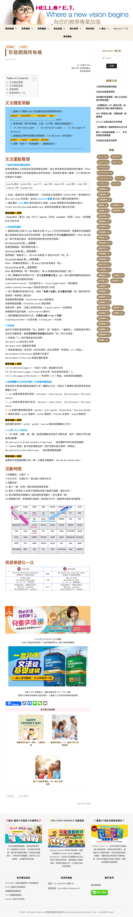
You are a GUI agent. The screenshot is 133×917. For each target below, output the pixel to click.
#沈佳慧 (116, 281)
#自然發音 (103, 313)
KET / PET (61, 692)
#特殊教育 (103, 286)
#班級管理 (103, 291)
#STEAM (103, 167)
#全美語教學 (104, 200)
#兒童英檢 (103, 194)
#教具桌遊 (104, 243)
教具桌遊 (58, 28)
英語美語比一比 (17, 93)
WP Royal (109, 912)
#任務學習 (103, 189)
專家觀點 (67, 36)
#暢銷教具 (103, 275)
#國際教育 (104, 221)
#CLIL (103, 157)
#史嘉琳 (103, 211)
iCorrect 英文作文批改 (15, 899)
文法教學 (23, 47)
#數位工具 (104, 264)
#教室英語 (103, 259)
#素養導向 (104, 302)
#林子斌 (102, 281)
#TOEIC (103, 184)
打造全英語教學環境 (105, 92)
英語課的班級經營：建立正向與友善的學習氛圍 (111, 98)
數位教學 (74, 28)
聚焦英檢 (90, 28)
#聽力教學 (103, 307)
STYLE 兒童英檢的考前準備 (109, 122)
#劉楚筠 (102, 205)
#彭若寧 (10, 796)
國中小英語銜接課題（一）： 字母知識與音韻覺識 (111, 133)
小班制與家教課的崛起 (106, 87)
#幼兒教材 (103, 227)
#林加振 (118, 275)
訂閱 (111, 66)
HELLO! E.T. (119, 28)
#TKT (120, 178)
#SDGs (103, 162)
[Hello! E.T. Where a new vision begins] (66, 14)
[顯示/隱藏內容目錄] (33, 78)
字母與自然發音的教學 (106, 140)
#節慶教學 (104, 297)
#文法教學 (23, 796)
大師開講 (9, 28)
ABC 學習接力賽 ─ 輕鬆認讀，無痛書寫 (111, 115)
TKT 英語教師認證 (13, 895)
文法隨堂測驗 (16, 82)
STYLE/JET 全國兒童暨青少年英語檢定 (22, 883)
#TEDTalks (105, 178)
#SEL (116, 162)
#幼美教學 (104, 232)
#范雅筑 (118, 313)
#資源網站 (103, 329)
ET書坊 (102, 28)
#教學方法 (103, 248)
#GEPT (116, 157)
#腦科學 (117, 307)
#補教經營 (103, 324)
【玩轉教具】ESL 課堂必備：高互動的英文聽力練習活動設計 (111, 107)
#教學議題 (104, 254)
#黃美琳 (103, 340)
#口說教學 (116, 205)
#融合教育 (103, 318)
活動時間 (13, 89)
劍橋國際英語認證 (13, 891)
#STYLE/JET (105, 173)
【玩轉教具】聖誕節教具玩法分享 (111, 127)
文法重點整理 (16, 86)
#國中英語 (103, 216)
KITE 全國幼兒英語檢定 (15, 887)
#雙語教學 (104, 334)
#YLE (116, 184)
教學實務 (26, 28)
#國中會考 (118, 211)
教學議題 (42, 28)
